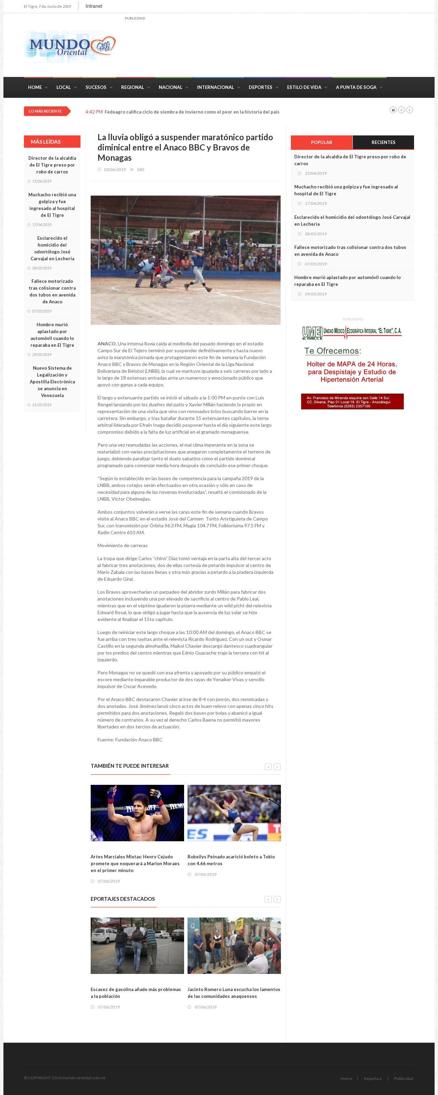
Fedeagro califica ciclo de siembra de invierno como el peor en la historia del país (192, 112)
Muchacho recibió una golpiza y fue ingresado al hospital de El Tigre (52, 205)
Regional (132, 87)
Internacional (215, 87)
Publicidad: (404, 1078)
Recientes (384, 142)
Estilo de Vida (304, 87)
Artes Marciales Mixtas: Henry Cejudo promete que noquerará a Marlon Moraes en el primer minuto (135, 863)
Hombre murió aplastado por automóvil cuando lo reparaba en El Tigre (52, 335)
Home (35, 87)
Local (63, 87)
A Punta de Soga (356, 87)
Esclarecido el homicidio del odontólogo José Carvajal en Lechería (52, 248)
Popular (321, 142)
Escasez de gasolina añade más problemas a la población (136, 993)
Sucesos (96, 87)
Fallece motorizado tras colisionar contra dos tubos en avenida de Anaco (52, 291)
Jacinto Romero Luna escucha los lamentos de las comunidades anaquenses (234, 993)
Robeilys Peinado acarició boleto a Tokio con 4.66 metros (231, 860)
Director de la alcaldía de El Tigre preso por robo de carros (52, 164)
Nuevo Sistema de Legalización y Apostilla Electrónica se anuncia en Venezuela (52, 381)
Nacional (170, 87)
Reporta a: (373, 1078)
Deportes (260, 87)
